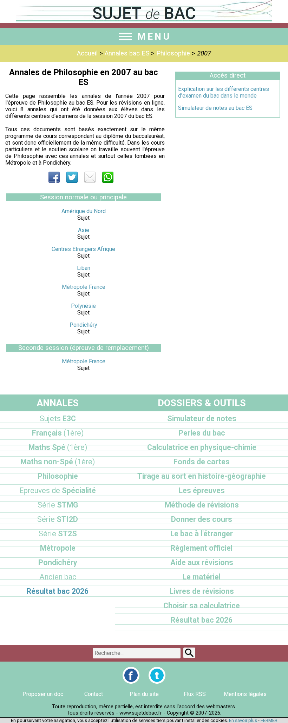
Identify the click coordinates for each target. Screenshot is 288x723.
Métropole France (83, 287)
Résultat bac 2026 (58, 591)
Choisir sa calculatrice (201, 605)
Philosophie (173, 53)
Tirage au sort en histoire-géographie (201, 476)
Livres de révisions (202, 591)
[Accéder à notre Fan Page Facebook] (131, 675)
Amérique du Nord (83, 211)
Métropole (58, 548)
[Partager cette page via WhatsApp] (107, 177)
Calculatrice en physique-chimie (201, 447)
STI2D (57, 519)
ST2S (58, 533)
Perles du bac (201, 433)
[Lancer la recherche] (189, 653)
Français (58, 433)
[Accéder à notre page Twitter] (157, 675)
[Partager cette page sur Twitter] (72, 177)
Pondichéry (83, 324)
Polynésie (83, 306)
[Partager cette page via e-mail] (90, 177)
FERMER (269, 720)
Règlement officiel (202, 548)
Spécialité (57, 490)
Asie (83, 230)
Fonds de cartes (202, 461)
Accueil (87, 53)
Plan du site (144, 694)
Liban (83, 268)
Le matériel (202, 576)
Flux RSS (195, 694)
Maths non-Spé (57, 461)
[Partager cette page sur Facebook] (54, 177)
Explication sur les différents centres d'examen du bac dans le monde (223, 92)
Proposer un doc (42, 694)
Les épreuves (202, 490)
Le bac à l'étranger (201, 533)
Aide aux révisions (201, 562)
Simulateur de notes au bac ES (215, 108)
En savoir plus (243, 720)
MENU (154, 36)
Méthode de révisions (202, 504)
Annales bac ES (127, 53)
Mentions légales (245, 694)
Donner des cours (201, 519)
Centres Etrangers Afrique (83, 249)
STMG (58, 504)
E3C (58, 418)
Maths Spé (57, 447)
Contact (93, 694)
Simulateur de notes (201, 418)
